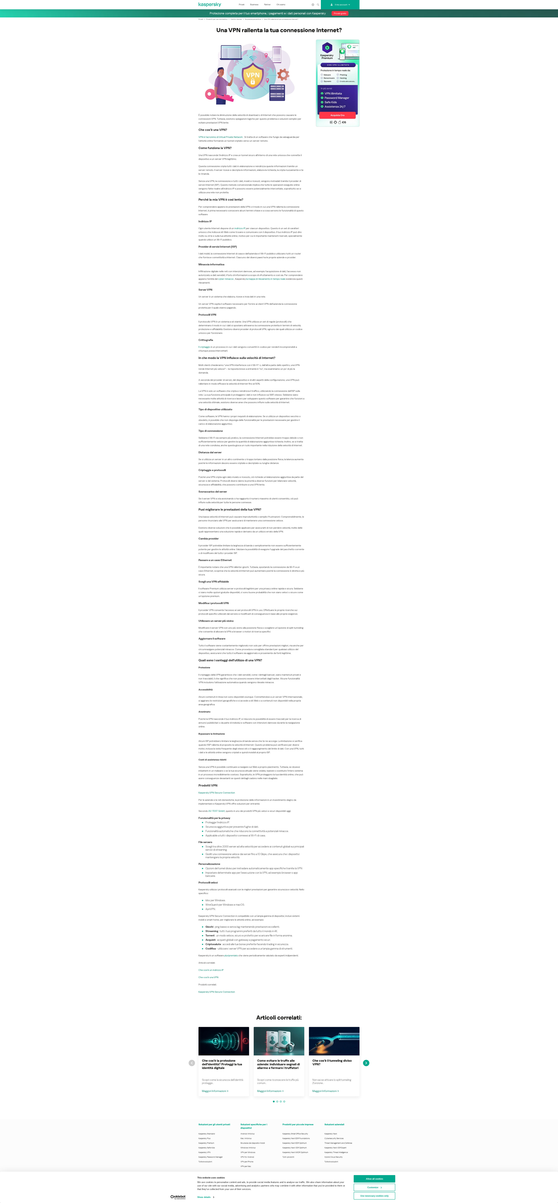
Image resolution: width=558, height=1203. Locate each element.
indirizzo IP (240, 228)
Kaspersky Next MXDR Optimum (295, 1152)
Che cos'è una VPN (208, 977)
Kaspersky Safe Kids (206, 1148)
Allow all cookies (374, 1179)
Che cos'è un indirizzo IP (211, 970)
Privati (241, 4)
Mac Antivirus (245, 1138)
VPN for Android (247, 1157)
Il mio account (341, 4)
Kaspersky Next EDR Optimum (294, 1143)
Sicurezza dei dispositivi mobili (252, 1143)
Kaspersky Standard (206, 1134)
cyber (221, 279)
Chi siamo (281, 4)
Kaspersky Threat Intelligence (336, 1152)
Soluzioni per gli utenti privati (214, 1124)
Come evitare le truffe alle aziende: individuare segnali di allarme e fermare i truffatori (278, 1064)
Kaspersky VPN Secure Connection (216, 792)
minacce (229, 279)
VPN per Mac (245, 1166)
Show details (204, 1197)
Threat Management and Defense (338, 1143)
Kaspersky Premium (206, 1143)
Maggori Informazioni (214, 1091)
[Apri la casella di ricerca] (318, 4)
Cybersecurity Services (334, 1138)
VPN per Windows (247, 1152)
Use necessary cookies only (374, 1196)
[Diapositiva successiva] (366, 1063)
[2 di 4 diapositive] (277, 1101)
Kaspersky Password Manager (210, 1157)
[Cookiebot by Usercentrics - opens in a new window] (178, 1197)
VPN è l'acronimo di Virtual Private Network (220, 137)
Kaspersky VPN (204, 1152)
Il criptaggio (204, 347)
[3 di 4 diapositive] (280, 1101)
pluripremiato (231, 955)
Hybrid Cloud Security (333, 1157)
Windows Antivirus (247, 1148)
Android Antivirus (247, 1134)
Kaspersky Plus (204, 1138)
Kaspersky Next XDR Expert (335, 1148)
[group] (223, 1061)
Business (254, 4)
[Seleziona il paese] (313, 4)
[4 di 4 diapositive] (284, 1101)
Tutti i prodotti (288, 1157)
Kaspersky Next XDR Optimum (294, 1148)
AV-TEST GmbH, (217, 811)
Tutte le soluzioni (205, 1162)
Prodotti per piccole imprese (297, 1124)
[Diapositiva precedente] (192, 1063)
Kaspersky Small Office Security (295, 1134)
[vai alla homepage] (209, 4)
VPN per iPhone (246, 1162)
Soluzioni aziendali (334, 1124)
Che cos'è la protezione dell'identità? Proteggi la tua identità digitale (222, 1064)
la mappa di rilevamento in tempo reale (265, 279)
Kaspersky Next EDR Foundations (296, 1138)
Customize (372, 1187)
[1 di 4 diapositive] (274, 1101)
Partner (267, 4)
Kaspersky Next (330, 1134)
